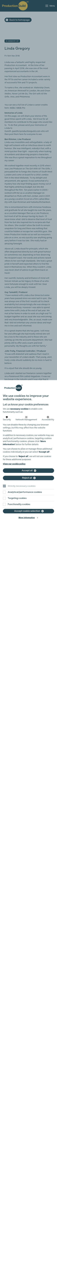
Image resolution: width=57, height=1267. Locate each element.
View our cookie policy (14, 464)
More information (27, 518)
